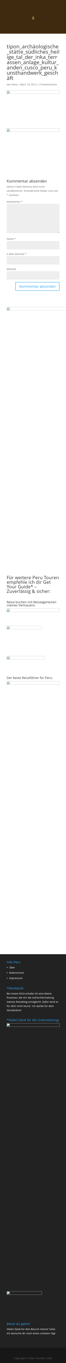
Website (11, 269)
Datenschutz (16, 972)
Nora (14, 84)
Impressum (16, 978)
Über (12, 967)
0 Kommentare (48, 84)
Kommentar (15, 201)
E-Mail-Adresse (17, 254)
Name (11, 239)
